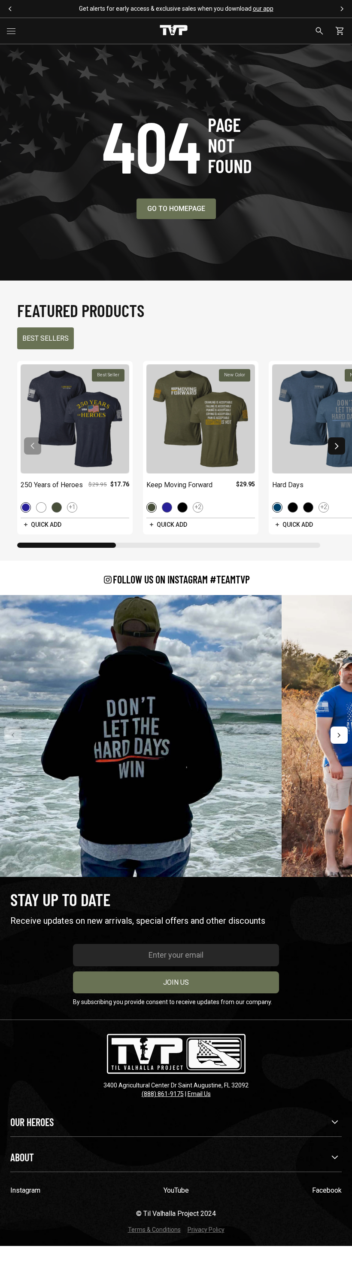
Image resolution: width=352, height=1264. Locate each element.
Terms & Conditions (154, 1229)
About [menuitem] (22, 1157)
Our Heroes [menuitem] (32, 1122)
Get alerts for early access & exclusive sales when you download (176, 8)
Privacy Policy (206, 1229)
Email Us (199, 1093)
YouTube (176, 1190)
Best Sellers (45, 338)
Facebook (327, 1190)
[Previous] (12, 735)
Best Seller (108, 375)
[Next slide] (336, 446)
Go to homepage (176, 209)
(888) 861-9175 (163, 1093)
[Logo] (173, 31)
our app (263, 8)
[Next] (339, 735)
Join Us (176, 982)
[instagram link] (141, 736)
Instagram (25, 1190)
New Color (234, 375)
